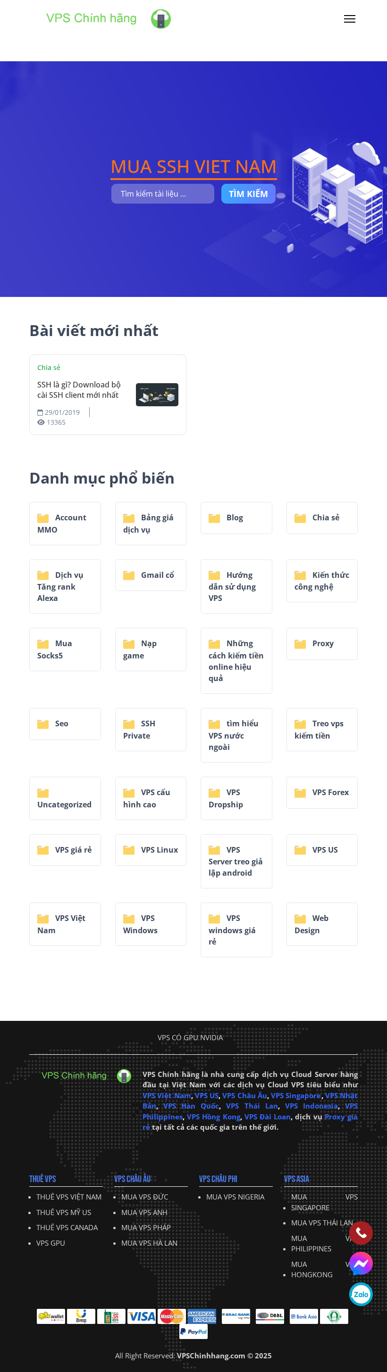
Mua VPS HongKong (324, 1269)
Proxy (322, 643)
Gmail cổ (156, 575)
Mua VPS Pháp (146, 1227)
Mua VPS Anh (144, 1212)
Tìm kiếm (248, 193)
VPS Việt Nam (61, 924)
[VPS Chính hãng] (100, 18)
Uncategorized (64, 804)
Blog (234, 517)
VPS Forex (330, 792)
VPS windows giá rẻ (232, 930)
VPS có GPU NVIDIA (190, 1037)
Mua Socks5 (54, 649)
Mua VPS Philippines (324, 1243)
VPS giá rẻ (72, 850)
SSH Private (139, 729)
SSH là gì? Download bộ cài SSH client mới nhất (79, 389)
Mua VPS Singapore (324, 1202)
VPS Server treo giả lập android (236, 862)
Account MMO (61, 523)
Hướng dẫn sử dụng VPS (232, 587)
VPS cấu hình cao (146, 798)
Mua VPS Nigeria (235, 1196)
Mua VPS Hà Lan (149, 1243)
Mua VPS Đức (144, 1196)
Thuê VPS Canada (67, 1227)
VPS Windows (140, 924)
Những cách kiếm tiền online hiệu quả (236, 660)
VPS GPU (50, 1243)
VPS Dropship (226, 798)
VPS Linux (158, 850)
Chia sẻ (48, 367)
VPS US (324, 850)
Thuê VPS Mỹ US (63, 1212)
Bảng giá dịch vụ (148, 523)
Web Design (311, 924)
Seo (60, 723)
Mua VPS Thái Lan (322, 1222)
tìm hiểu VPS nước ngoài (234, 735)
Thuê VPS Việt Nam (68, 1196)
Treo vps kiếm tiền (319, 729)
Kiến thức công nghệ (321, 581)
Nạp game (140, 649)
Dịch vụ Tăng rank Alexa (60, 587)
